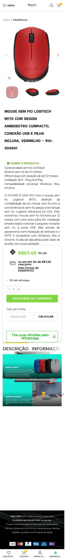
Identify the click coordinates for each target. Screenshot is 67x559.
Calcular (45, 316)
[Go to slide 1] (25, 81)
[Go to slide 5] (39, 81)
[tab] (16, 348)
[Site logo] (32, 5)
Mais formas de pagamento (28, 269)
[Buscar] (51, 5)
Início (6, 20)
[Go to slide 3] (32, 81)
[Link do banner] (32, 394)
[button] (6, 55)
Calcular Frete (16, 309)
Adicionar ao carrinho (32, 298)
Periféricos (20, 20)
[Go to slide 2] (28, 81)
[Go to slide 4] (36, 81)
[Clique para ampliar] (9, 78)
